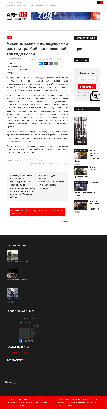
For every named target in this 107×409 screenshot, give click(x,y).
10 (21, 333)
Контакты (40, 6)
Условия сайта (63, 399)
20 (29, 337)
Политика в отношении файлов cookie (82, 402)
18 (23, 337)
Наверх (64, 221)
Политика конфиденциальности (84, 399)
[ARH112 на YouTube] (66, 16)
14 (32, 333)
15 (35, 333)
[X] (46, 63)
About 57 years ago (19, 352)
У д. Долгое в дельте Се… (18, 261)
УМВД (9, 37)
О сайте (10, 6)
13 (29, 333)
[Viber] (51, 63)
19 (26, 337)
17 (21, 337)
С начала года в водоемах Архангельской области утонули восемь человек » (51, 181)
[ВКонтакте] (41, 63)
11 (23, 333)
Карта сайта (50, 6)
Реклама (31, 6)
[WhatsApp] (56, 63)
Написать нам (20, 6)
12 (26, 333)
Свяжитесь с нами (64, 405)
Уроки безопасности (81, 150)
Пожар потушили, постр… (18, 298)
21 (32, 337)
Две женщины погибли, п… (18, 280)
